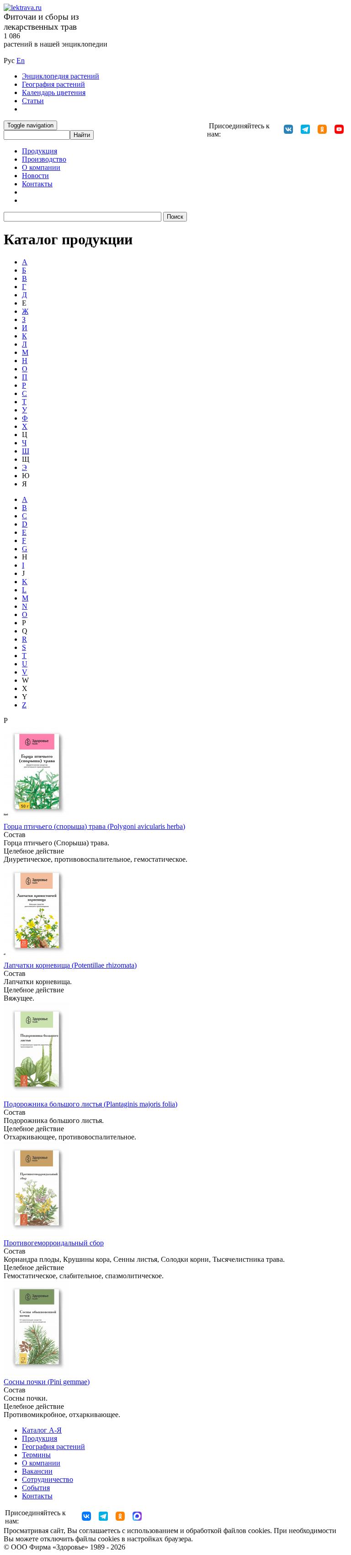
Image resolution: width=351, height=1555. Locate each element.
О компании (41, 167)
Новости (35, 175)
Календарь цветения (53, 92)
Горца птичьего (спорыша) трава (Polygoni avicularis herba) (94, 826)
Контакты (37, 184)
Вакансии (37, 1471)
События (36, 1488)
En (20, 60)
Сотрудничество (47, 1479)
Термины (36, 1455)
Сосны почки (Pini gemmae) (47, 1382)
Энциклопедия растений (60, 76)
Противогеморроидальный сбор (54, 1243)
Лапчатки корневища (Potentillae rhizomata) (70, 965)
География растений (53, 84)
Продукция (39, 151)
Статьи (33, 101)
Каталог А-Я (42, 1430)
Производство (44, 159)
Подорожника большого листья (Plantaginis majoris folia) (90, 1104)
